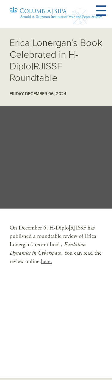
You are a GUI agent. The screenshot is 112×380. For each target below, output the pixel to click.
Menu (108, 11)
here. (46, 261)
